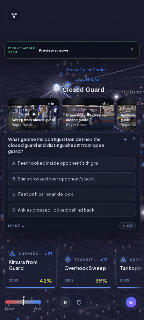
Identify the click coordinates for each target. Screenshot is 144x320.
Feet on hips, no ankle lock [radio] (42, 194)
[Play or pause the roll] (65, 302)
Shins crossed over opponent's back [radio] (53, 179)
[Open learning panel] (14, 15)
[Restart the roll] (79, 302)
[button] (131, 302)
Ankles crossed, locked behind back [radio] (53, 210)
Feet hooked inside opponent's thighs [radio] (55, 163)
